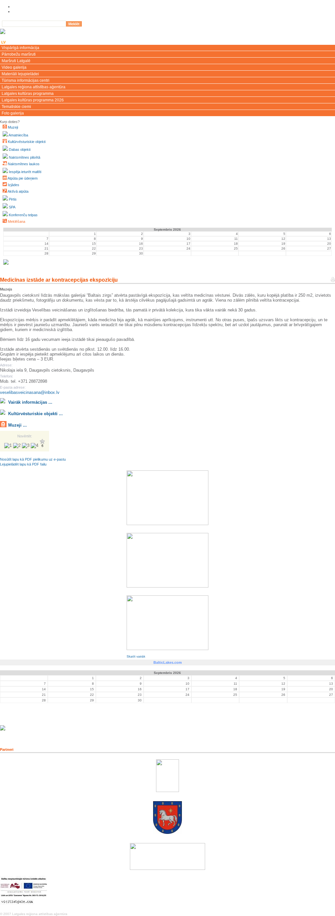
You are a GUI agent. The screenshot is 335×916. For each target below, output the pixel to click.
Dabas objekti (19, 149)
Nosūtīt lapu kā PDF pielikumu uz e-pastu (33, 459)
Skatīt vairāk (136, 656)
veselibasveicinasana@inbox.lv (30, 392)
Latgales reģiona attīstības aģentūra (33, 87)
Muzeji (13, 127)
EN (11, 42)
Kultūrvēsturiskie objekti (26, 142)
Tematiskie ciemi (16, 106)
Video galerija (14, 67)
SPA (12, 207)
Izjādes (13, 185)
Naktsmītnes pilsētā (24, 157)
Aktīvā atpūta (18, 191)
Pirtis (13, 199)
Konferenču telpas (23, 215)
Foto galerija (13, 113)
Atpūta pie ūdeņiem (23, 178)
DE (38, 42)
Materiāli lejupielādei (20, 74)
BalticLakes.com (167, 662)
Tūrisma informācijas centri (25, 80)
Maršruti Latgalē (16, 61)
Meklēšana (16, 221)
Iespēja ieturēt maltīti (25, 172)
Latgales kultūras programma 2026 (33, 100)
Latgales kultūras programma (28, 93)
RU (29, 42)
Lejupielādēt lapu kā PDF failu (23, 464)
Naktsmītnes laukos (24, 164)
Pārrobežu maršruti (19, 54)
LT (20, 42)
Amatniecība (18, 135)
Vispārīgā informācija (20, 47)
